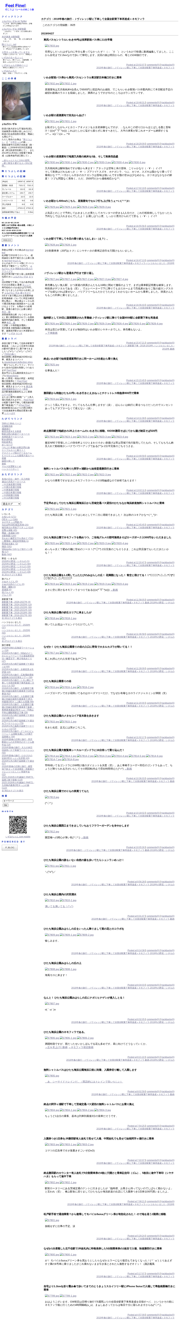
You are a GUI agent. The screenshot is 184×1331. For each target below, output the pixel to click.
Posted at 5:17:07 (136, 1273)
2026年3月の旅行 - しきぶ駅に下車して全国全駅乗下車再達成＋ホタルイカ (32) (18, 683)
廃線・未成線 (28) (10, 533)
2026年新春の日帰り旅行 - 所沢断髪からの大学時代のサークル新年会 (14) (18, 742)
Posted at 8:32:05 (136, 1019)
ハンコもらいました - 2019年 (160, 263)
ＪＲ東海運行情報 (10, 490)
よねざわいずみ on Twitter (14, 21)
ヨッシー (26, 285)
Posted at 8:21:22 (136, 1057)
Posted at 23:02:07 (135, 65)
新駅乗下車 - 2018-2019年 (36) (17, 613)
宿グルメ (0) (8, 592)
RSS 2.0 (7, 240)
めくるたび (7, 445)
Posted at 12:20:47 (135, 562)
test (27, 250)
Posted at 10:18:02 (135, 813)
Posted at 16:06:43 (135, 305)
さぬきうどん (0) (10, 581)
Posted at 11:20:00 (135, 703)
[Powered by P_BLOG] (10, 850)
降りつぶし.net (9, 44)
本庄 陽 (6, 312)
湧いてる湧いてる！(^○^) (59, 906)
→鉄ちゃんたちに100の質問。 (16, 160)
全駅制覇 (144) (9, 536)
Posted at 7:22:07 (136, 1160)
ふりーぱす (7, 394)
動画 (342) (7, 554)
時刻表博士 (7, 442)
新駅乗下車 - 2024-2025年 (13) (17, 605)
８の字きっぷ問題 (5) (12, 522)
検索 (5, 796)
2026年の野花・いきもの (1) (15, 561)
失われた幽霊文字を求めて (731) (17, 538)
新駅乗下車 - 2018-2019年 (140, 345)
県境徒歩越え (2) (10, 544)
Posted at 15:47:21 (135, 343)
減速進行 (6, 429)
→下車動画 (51, 332)
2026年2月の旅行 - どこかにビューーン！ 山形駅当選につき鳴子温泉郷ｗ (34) (18, 734)
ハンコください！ (10, 469)
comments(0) (153, 65)
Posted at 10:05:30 (135, 847)
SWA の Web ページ (11, 423)
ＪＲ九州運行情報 (10, 498)
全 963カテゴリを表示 (12, 791)
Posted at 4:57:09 (136, 1315)
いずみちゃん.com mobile (18, 837)
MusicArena (12, 376)
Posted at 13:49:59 (135, 456)
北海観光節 (7, 426)
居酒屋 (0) (7, 590)
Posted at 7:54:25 (136, 1126)
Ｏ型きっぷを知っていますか (16, 52)
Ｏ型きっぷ (15, 142)
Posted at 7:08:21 (136, 1201)
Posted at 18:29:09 (135, 144)
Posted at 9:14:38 (136, 950)
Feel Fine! (15, 5)
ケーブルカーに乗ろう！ (14, 450)
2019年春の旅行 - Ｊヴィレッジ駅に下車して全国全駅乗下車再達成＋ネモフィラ (135, 67)
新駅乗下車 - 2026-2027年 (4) (16, 602)
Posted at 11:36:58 (135, 634)
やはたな (16, 261)
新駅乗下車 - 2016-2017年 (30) (17, 615)
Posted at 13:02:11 (135, 490)
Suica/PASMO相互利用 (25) (15, 525)
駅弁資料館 (7, 439)
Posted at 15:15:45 (135, 380)
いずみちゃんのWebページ (15, 65)
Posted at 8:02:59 (136, 1091)
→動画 (114, 589)
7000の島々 (10, 354)
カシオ (19, 333)
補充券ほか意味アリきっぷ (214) (17, 527)
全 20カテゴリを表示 (12, 575)
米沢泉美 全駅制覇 (11, 37)
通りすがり (25, 293)
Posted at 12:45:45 (135, 524)
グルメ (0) (7, 595)
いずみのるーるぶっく (12, 58)
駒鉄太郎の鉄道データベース (16, 434)
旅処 (4, 464)
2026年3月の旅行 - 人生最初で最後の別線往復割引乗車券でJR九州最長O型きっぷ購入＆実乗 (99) (18, 699)
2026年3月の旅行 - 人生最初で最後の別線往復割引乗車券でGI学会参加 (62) (18, 691)
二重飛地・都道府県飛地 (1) (15, 541)
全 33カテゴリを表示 (12, 618)
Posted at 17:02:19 (135, 188)
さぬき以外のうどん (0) (13, 584)
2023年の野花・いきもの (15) (16, 569)
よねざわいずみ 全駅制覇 (14, 29)
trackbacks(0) (167, 65)
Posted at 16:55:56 (135, 226)
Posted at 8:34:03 (136, 985)
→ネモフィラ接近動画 (80, 1047)
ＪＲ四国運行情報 (10, 495)
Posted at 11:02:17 (135, 737)
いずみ (12, 333)
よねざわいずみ (20, 277)
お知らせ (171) (9, 517)
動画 (172, 349)
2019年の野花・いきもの (162, 602)
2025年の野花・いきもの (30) (16, 564)
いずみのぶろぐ (9, 71)
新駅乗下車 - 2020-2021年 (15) (17, 610)
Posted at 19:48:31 (135, 102)
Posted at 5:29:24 (136, 1236)
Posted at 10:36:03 (135, 778)
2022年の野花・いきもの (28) (16, 572)
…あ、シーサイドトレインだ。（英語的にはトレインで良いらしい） (84, 1081)
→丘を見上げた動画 (56, 1047)
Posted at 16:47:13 (135, 260)
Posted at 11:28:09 (135, 668)
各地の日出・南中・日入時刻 (16, 479)
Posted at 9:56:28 (136, 881)
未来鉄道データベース (12, 437)
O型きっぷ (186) (10, 519)
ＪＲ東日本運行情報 (11, 487)
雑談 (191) (7, 546)
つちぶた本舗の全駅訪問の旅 (16, 447)
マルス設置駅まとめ (11, 466)
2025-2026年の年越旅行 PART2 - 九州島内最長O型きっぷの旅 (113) (18, 785)
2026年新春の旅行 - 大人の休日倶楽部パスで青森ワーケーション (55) (18, 750)
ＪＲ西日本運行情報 (11, 492)
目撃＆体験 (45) (9, 530)
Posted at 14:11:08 (135, 418)
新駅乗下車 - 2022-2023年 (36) (17, 607)
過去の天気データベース (14, 482)
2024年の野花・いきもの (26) (16, 567)
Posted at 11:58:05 (135, 599)
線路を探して (8, 461)
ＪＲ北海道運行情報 (11, 484)
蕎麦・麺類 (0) (9, 587)
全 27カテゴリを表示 (12, 641)
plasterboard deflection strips (18, 362)
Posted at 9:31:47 (136, 916)
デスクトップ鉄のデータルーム (17, 453)
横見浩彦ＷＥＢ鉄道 (11, 431)
